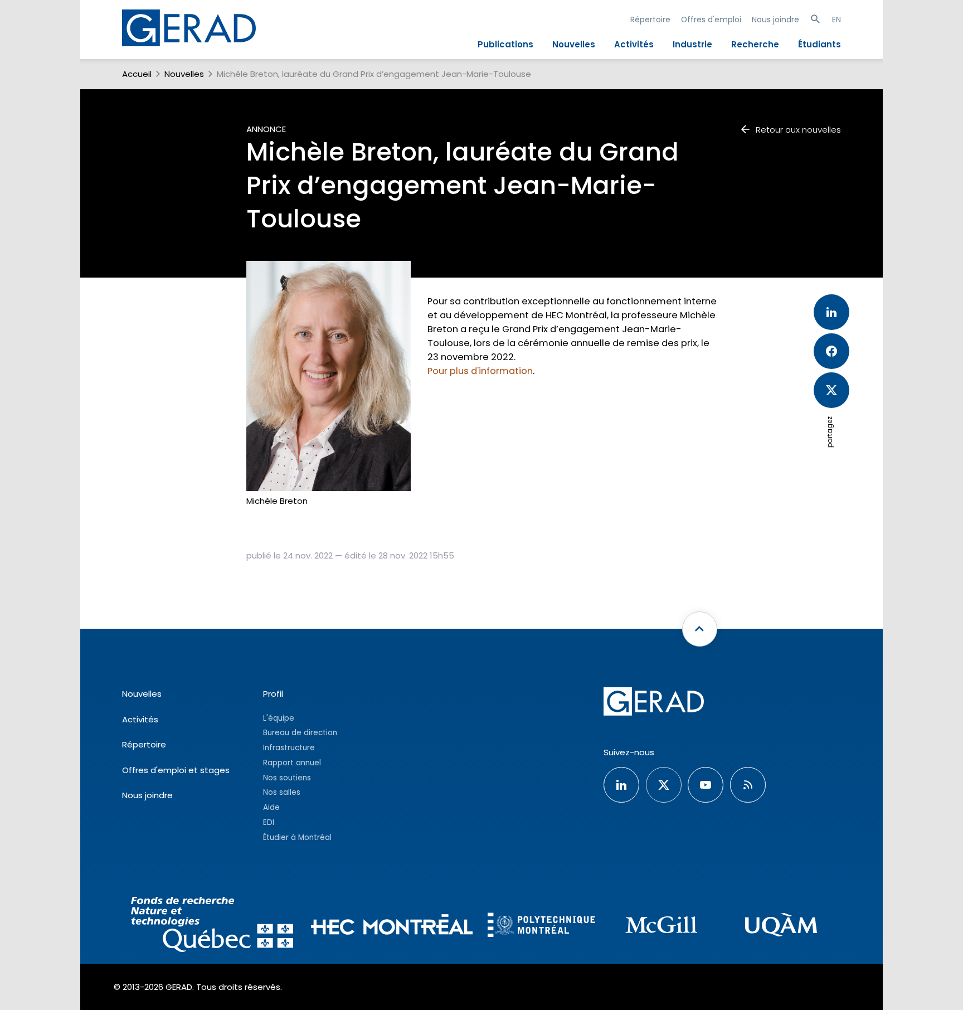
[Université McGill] (661, 926)
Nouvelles (573, 44)
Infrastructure (289, 747)
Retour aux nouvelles (798, 129)
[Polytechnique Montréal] (541, 926)
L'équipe (278, 718)
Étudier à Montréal (297, 837)
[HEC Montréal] (392, 926)
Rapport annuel (292, 763)
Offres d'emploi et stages (176, 770)
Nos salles (281, 792)
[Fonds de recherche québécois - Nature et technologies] (212, 926)
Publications (505, 44)
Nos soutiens (287, 778)
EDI (268, 822)
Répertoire (650, 19)
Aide (271, 807)
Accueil (137, 74)
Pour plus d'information (480, 371)
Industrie (692, 44)
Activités (634, 44)
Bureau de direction (300, 732)
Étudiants (819, 44)
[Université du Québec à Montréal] (781, 927)
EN (836, 19)
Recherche (755, 44)
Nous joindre (775, 19)
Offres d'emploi (711, 19)
